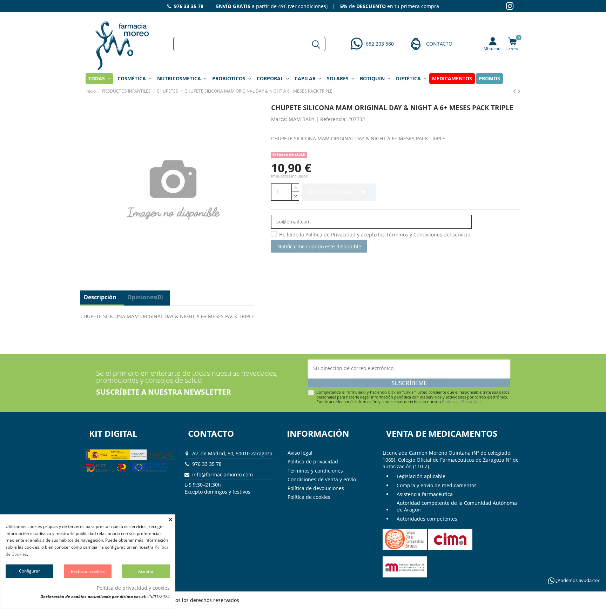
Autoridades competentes (427, 518)
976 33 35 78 (207, 464)
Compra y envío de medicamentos (437, 485)
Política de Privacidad (461, 401)
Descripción (100, 297)
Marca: (279, 119)
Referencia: (333, 119)
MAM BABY (302, 119)
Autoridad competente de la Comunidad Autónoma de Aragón (457, 506)
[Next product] (519, 91)
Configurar (29, 571)
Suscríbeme (409, 383)
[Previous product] (515, 91)
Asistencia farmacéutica (425, 494)
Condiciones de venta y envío (322, 479)
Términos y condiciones (315, 470)
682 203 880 (380, 43)
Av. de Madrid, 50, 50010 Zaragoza (232, 453)
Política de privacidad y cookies (133, 587)
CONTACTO (439, 43)
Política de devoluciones (316, 488)
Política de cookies (309, 497)
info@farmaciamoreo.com (222, 474)
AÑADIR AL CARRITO (332, 192)
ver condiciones (307, 6)
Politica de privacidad (313, 461)
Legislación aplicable (421, 476)
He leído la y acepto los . (375, 234)
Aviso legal (300, 452)
